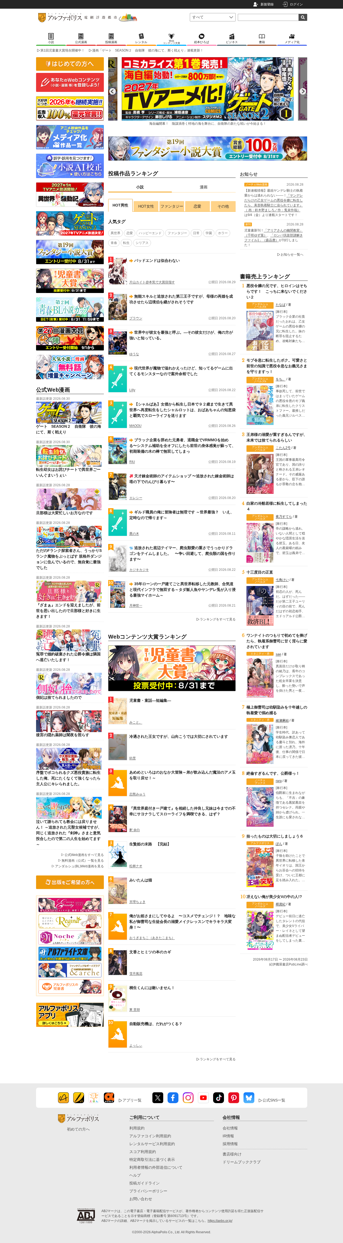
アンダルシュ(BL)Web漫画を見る (79, 866)
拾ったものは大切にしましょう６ (274, 836)
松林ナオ (135, 866)
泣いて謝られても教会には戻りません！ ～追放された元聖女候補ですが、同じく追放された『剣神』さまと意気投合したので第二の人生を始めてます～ (69, 832)
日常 (196, 233)
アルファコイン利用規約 (150, 1136)
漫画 (203, 187)
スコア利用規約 (142, 1151)
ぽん (279, 844)
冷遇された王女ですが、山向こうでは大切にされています (178, 736)
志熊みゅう (137, 794)
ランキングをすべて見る (218, 619)
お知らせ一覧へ (292, 254)
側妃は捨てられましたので (59, 697)
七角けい (282, 580)
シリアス (142, 243)
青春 (114, 243)
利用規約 (137, 1128)
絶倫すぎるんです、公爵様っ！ (273, 773)
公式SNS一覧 (273, 1100)
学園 (209, 233)
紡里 (132, 758)
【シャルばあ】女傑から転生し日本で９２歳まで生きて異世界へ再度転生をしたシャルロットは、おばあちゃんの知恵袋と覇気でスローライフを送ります (182, 410)
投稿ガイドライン (144, 1183)
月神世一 (135, 605)
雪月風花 (135, 973)
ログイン (296, 4)
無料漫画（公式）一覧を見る (83, 860)
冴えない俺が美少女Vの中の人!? (274, 896)
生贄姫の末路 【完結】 (150, 844)
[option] (208, 91)
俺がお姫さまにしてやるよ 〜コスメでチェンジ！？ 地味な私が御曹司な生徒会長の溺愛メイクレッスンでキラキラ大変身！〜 (182, 921)
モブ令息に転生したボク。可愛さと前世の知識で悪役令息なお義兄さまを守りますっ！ (276, 366)
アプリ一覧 (132, 1100)
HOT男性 (120, 205)
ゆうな (134, 354)
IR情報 (228, 1136)
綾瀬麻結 (282, 720)
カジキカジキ (139, 570)
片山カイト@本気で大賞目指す (152, 282)
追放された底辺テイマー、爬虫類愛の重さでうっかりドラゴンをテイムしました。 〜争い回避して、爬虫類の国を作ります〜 (182, 553)
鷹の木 (134, 534)
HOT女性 (146, 206)
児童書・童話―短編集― (150, 700)
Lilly (132, 390)
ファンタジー (172, 206)
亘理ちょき (137, 902)
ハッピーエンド (150, 233)
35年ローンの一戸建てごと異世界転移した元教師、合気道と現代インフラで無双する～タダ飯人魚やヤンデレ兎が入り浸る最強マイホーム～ (182, 589)
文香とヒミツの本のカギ (150, 952)
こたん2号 (283, 448)
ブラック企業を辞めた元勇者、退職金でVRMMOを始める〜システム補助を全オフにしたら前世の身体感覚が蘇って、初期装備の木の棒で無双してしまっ (182, 445)
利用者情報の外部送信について (155, 1167)
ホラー (223, 233)
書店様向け (232, 1154)
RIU (132, 462)
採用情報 (230, 1144)
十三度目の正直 (259, 572)
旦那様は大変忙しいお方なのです (64, 513)
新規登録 (267, 4)
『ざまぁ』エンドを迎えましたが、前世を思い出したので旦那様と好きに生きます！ (68, 611)
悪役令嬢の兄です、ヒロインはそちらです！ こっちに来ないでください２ (276, 291)
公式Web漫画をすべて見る (84, 855)
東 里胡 (134, 1010)
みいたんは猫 (140, 880)
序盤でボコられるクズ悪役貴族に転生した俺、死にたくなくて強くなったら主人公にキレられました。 (68, 778)
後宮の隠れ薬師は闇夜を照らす (62, 735)
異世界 (115, 233)
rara (279, 781)
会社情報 (230, 1128)
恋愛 (197, 206)
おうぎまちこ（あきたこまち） (152, 938)
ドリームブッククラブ (242, 1162)
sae (278, 654)
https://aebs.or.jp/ (220, 1221)
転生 (126, 243)
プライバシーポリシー (148, 1191)
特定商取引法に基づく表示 (152, 1159)
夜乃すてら (284, 517)
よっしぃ (135, 1045)
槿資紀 (281, 904)
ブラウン (135, 318)
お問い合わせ (140, 1199)
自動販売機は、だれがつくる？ (155, 1024)
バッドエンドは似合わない (157, 260)
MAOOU (135, 426)
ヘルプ (135, 1175)
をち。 (281, 379)
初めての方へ (78, 1129)
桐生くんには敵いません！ (152, 988)
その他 (223, 206)
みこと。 (135, 722)
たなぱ (281, 305)
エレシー (135, 498)
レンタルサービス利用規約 (152, 1144)
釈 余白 (134, 830)
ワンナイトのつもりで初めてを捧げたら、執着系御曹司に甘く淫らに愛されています (276, 641)
